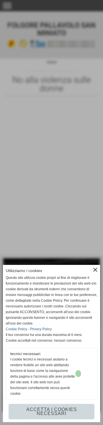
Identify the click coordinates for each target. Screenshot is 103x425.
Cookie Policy (16, 329)
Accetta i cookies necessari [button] (51, 411)
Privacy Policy (41, 329)
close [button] (95, 269)
